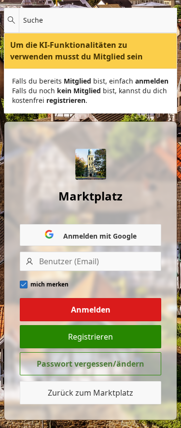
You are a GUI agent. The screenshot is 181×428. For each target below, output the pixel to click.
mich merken (49, 284)
